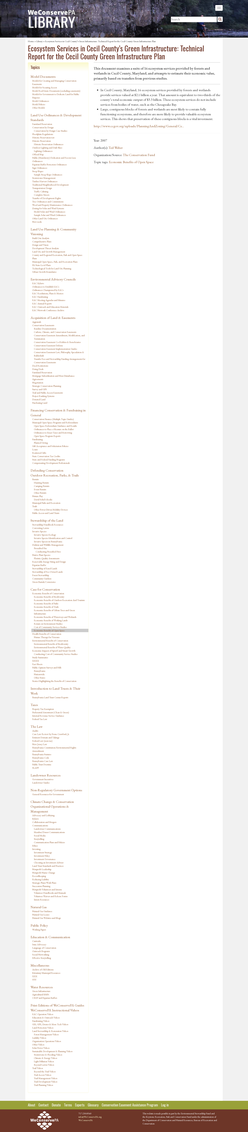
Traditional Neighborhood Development (50, 184)
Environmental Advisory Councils (53, 279)
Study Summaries (40, 657)
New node (37, 221)
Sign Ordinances (39, 167)
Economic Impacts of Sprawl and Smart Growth (53, 650)
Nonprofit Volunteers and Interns (47, 889)
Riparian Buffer (39, 565)
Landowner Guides (40, 782)
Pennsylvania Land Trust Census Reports (50, 697)
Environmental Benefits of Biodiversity (51, 643)
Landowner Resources (46, 775)
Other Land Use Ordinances (45, 218)
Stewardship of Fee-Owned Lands (47, 571)
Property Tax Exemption (43, 709)
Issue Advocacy (39, 944)
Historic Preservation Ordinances (48, 144)
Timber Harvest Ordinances (44, 181)
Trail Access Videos (42, 1074)
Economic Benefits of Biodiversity (49, 596)
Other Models (38, 107)
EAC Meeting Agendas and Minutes (48, 300)
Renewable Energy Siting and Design (49, 561)
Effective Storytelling (41, 957)
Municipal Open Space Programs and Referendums (55, 422)
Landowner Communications (47, 828)
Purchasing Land (39, 402)
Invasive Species (39, 531)
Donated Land (38, 399)
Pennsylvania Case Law (42, 761)
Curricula (36, 941)
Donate (56, 1104)
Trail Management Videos (45, 1078)
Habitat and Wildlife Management (47, 544)
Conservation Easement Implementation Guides (55, 348)
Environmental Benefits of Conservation (50, 640)
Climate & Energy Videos (45, 1058)
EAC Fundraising (40, 296)
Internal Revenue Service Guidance (48, 715)
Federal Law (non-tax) (42, 740)
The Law (37, 726)
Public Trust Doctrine (41, 764)
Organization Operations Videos (46, 1041)
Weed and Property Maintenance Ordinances (52, 204)
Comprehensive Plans (41, 241)
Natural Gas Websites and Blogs (46, 917)
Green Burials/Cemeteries (44, 581)
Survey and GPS (39, 389)
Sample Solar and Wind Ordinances (50, 215)
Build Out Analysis (40, 238)
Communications (40, 825)
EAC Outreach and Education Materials (50, 306)
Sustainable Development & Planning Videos (52, 1051)
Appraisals (36, 321)
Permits (35, 479)
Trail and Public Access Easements (47, 392)
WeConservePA (85, 1120)
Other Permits (40, 492)
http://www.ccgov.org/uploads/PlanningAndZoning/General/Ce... (139, 126)
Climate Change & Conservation (52, 801)
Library (39, 41)
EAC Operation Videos (42, 1014)
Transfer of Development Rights (46, 198)
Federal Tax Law (39, 719)
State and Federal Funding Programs (48, 459)
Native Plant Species (41, 554)
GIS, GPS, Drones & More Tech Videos (50, 1024)
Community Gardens (41, 578)
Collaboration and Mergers (44, 822)
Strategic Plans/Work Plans (44, 882)
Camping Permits (41, 486)
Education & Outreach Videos (46, 1017)
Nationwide (39, 674)
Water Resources (42, 987)
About (31, 1104)
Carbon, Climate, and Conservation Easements (55, 332)
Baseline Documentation (45, 328)
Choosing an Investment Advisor (48, 862)
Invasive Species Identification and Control (53, 538)
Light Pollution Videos (44, 1061)
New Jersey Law (39, 744)
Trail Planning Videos (43, 1084)
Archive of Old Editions (42, 969)
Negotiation (37, 382)
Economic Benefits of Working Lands (50, 620)
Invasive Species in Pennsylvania (48, 541)
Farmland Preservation (42, 124)
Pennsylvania (39, 670)
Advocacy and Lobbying (43, 815)
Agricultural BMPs (40, 994)
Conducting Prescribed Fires (48, 551)
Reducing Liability (40, 879)
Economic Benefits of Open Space (49, 630)
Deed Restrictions (40, 365)
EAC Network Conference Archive (48, 310)
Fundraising (37, 439)
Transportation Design (42, 188)
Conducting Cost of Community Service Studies (55, 654)
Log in (165, 1104)
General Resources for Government (48, 794)
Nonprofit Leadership (41, 869)
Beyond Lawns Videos (44, 1064)
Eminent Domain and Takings (45, 737)
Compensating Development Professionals (51, 462)
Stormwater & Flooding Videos (48, 1054)
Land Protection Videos (42, 1027)
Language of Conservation (44, 947)
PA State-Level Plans (41, 265)
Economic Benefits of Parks (46, 603)
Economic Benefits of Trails (46, 606)
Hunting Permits (41, 482)
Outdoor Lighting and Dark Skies (47, 147)
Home (31, 41)
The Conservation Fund (139, 155)
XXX (34, 976)
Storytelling (39, 838)
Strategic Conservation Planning (46, 385)
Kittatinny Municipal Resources (46, 972)
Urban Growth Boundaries (44, 271)
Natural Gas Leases (40, 914)
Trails (34, 506)
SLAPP (35, 767)
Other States (39, 677)
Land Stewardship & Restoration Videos (50, 1031)
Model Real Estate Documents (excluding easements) (56, 90)
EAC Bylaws (38, 283)
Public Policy (39, 925)
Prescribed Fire (40, 548)
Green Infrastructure (41, 991)
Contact (43, 1104)
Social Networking (40, 954)
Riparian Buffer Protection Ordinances (49, 164)
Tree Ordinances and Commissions (47, 201)
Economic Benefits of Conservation (48, 593)
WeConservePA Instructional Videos (55, 1010)
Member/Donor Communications (49, 832)
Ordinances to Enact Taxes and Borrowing (53, 432)
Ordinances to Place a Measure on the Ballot (54, 429)
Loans (35, 449)
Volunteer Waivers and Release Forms (50, 896)
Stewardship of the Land (47, 520)
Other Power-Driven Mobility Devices (51, 509)
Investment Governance (45, 859)
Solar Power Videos (40, 1047)
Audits (35, 730)
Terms (68, 1104)
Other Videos (38, 1044)
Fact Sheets (37, 664)
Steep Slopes (37, 171)
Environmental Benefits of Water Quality (52, 647)
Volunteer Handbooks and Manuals (50, 892)
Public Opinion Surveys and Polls (46, 667)
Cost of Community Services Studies (50, 627)
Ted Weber (115, 147)
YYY (34, 979)
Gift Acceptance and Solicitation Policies (50, 446)
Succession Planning (41, 886)
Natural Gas (39, 907)
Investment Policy (42, 855)
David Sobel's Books (43, 499)
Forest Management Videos (46, 1034)
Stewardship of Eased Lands (44, 568)
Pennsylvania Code (40, 757)
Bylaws (35, 818)
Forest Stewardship (40, 575)
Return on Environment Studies (48, 623)
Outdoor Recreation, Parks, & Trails (55, 475)
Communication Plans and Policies (49, 842)
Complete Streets (41, 194)
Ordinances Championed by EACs (47, 290)
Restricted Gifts (39, 452)
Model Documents (43, 76)
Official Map (38, 154)
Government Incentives (42, 779)
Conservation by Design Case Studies (50, 130)
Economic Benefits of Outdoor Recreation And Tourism (59, 600)
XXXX (35, 660)
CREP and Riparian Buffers (44, 997)
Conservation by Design (43, 127)
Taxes (34, 705)
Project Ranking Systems (43, 396)
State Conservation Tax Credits (46, 456)
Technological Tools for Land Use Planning (51, 268)
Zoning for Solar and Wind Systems (48, 208)
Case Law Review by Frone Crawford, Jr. (51, 734)
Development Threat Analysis (45, 248)
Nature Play (37, 496)
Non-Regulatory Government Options (56, 790)
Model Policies (38, 104)
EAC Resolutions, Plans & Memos (47, 293)
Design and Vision (40, 244)
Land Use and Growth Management (48, 251)
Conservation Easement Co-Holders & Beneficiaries (57, 342)
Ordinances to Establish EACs (45, 286)
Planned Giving (41, 442)
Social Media (40, 835)
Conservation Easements (43, 325)
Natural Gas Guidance (42, 911)
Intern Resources (41, 899)
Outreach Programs (41, 951)
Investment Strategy (43, 852)
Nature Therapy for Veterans (46, 637)
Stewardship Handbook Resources (47, 524)
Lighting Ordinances (43, 151)
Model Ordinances (40, 100)
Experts (80, 1104)
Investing (36, 849)
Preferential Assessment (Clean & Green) (50, 712)
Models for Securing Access (44, 87)
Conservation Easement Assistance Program (130, 1104)
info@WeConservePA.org (90, 1116)
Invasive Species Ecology (45, 534)
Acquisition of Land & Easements (53, 317)
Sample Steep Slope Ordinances (48, 174)
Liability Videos (39, 1037)
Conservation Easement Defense (48, 345)
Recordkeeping (39, 876)
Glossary (93, 1104)
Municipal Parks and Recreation (46, 502)
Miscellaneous (40, 965)
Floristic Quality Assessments (46, 558)
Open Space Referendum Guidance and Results (55, 425)
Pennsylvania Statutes (41, 754)
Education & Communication (50, 937)
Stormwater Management (44, 177)
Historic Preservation (41, 140)
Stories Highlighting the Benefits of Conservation (54, 681)
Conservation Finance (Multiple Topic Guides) (53, 419)
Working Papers (39, 929)
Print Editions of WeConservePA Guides (57, 1005)
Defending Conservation (47, 470)
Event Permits (40, 489)
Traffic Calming (41, 191)
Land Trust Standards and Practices (47, 865)
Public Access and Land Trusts (45, 513)
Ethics (35, 845)
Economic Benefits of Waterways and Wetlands (55, 616)
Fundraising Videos (40, 1020)
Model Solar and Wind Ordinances (49, 211)
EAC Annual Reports (42, 303)
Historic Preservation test (43, 137)
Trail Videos (37, 1068)
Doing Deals (37, 369)
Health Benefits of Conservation (46, 633)
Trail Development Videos (45, 1081)
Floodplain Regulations (42, 134)
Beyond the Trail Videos (45, 1071)
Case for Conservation (45, 589)
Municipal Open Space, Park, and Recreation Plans (54, 261)
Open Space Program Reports (47, 435)
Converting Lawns (40, 528)
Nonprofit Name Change (43, 872)
